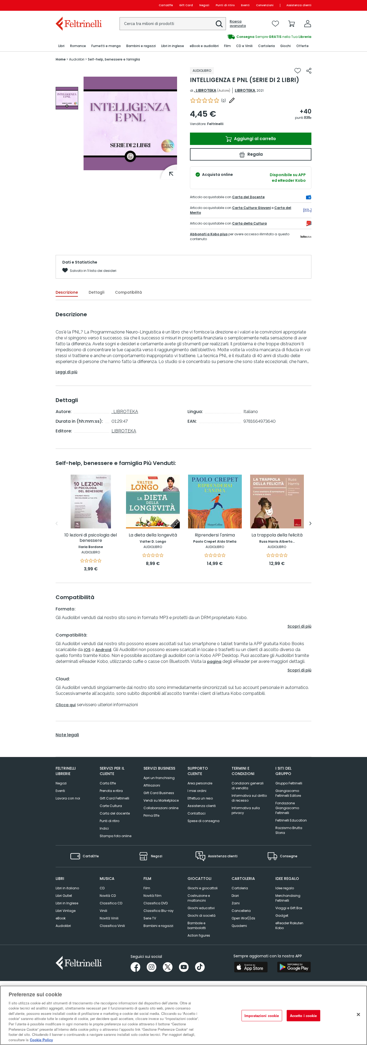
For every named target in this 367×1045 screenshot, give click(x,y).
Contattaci (197, 813)
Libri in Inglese (67, 903)
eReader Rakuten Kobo (289, 925)
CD (102, 888)
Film (146, 888)
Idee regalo (284, 888)
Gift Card (186, 5)
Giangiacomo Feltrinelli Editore (288, 793)
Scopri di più (299, 626)
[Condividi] (308, 70)
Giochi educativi (201, 908)
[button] (219, 24)
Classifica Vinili (112, 925)
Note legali (67, 735)
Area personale (200, 783)
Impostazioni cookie (261, 1015)
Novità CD (108, 895)
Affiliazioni (151, 785)
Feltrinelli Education (291, 820)
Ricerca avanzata (238, 23)
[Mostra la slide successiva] (310, 523)
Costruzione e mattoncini (199, 898)
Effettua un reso (200, 798)
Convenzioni (265, 5)
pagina (214, 661)
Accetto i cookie (303, 1015)
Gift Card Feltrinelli (114, 798)
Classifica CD (111, 903)
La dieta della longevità (153, 535)
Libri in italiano (67, 888)
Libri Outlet (64, 895)
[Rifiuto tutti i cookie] (358, 1015)
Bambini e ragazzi (158, 925)
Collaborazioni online (160, 808)
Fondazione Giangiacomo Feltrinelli (287, 808)
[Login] (307, 24)
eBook (61, 918)
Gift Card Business (158, 793)
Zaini (236, 903)
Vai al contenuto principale (78, 5)
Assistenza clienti (298, 5)
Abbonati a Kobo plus (209, 234)
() (223, 100)
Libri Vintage (65, 910)
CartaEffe (166, 5)
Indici (104, 828)
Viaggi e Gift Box (288, 908)
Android (103, 649)
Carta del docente (115, 813)
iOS (87, 649)
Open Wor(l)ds (243, 918)
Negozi (204, 5)
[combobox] (173, 23)
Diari (235, 895)
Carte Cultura (111, 806)
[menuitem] (61, 46)
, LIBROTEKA (205, 90)
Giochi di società (201, 915)
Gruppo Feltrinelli (288, 783)
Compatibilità (128, 292)
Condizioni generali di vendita (248, 785)
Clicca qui (66, 705)
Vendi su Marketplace (161, 800)
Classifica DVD (155, 903)
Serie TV (149, 918)
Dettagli (96, 292)
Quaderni (239, 925)
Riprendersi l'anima (215, 535)
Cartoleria (240, 888)
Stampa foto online (115, 836)
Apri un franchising (159, 778)
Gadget (281, 915)
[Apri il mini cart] (291, 24)
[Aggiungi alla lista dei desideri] (297, 70)
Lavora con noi (68, 798)
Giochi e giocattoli (203, 888)
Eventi (245, 5)
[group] (247, 36)
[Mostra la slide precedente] (56, 523)
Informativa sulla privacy (246, 810)
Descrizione (67, 292)
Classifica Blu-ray (158, 910)
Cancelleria (241, 910)
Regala (254, 154)
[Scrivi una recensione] (232, 100)
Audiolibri (63, 925)
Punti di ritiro (225, 5)
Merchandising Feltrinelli (287, 898)
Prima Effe (151, 815)
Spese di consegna (204, 821)
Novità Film (152, 895)
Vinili (103, 910)
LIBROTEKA (245, 90)
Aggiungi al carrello (254, 138)
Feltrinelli (215, 124)
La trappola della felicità (277, 535)
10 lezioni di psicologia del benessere (90, 537)
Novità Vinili (109, 918)
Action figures (199, 935)
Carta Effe (108, 783)
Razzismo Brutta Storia (288, 830)
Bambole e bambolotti (197, 925)
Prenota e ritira (111, 790)
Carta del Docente (248, 197)
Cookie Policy (41, 1039)
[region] (183, 1015)
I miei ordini (197, 790)
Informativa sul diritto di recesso (249, 798)
